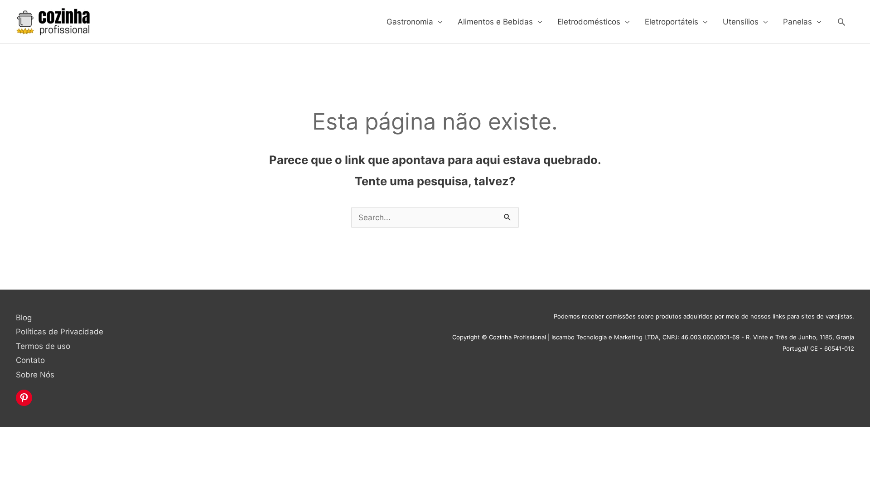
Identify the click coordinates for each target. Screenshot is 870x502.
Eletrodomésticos (588, 21)
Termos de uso (43, 346)
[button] (841, 22)
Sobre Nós (35, 374)
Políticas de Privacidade (59, 331)
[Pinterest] (24, 398)
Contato (30, 360)
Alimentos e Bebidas (495, 21)
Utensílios (741, 21)
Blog (24, 317)
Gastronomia (410, 21)
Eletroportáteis (671, 21)
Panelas (797, 21)
